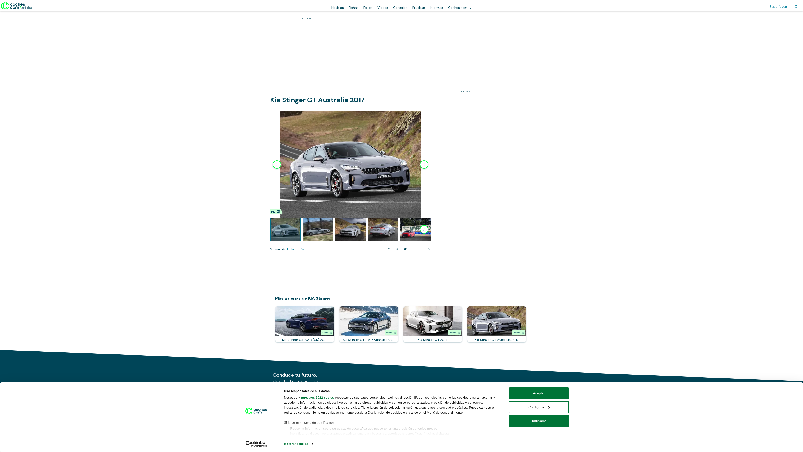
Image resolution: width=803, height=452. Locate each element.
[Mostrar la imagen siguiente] (424, 164)
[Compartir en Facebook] (412, 249)
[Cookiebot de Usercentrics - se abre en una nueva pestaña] (256, 444)
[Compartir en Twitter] (404, 249)
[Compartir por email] (388, 249)
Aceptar (539, 393)
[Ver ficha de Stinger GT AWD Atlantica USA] (368, 324)
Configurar (536, 407)
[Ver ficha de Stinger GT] (432, 324)
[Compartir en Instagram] (396, 249)
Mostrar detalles (296, 444)
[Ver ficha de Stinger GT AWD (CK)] (304, 324)
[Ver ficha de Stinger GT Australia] (496, 324)
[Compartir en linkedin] (420, 249)
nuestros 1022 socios (317, 397)
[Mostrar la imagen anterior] (277, 164)
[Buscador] (796, 7)
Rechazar (539, 420)
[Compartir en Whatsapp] (428, 249)
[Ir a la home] (16, 5)
